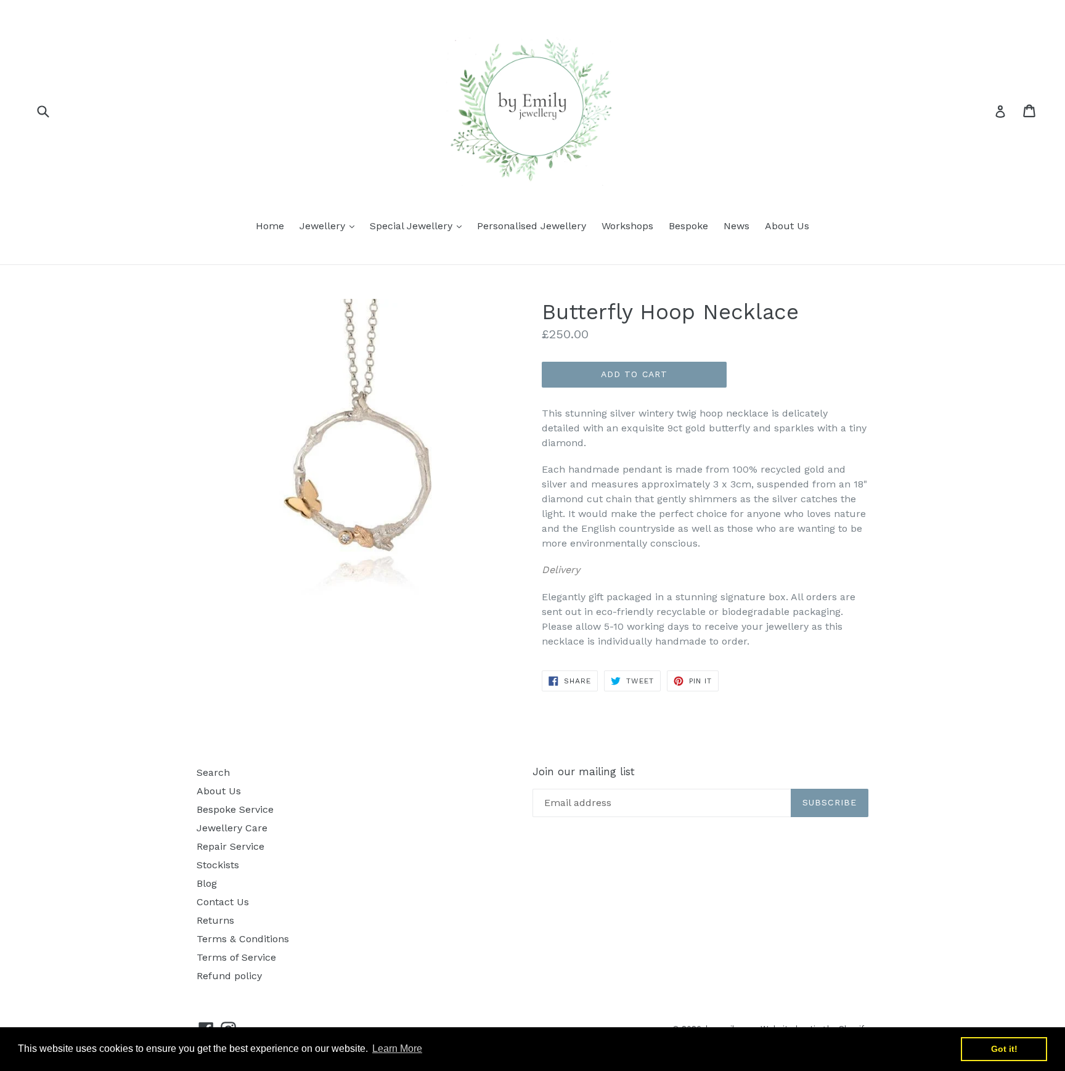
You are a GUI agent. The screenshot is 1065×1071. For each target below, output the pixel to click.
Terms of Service (236, 957)
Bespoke (688, 226)
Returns (215, 920)
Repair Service (230, 846)
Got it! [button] (1004, 1049)
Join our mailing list (583, 771)
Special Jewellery (419, 225)
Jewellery (330, 225)
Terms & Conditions (243, 939)
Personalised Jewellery (531, 226)
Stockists (218, 865)
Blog (207, 883)
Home (270, 226)
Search (213, 772)
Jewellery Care (232, 828)
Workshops (627, 226)
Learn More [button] (397, 1048)
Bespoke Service (235, 809)
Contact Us (223, 902)
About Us (787, 226)
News (736, 226)
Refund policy (229, 976)
